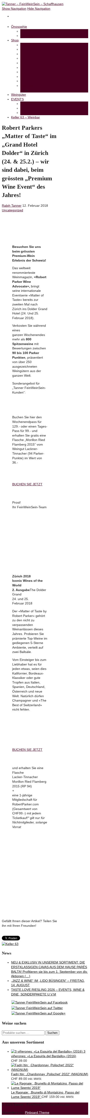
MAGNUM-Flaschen (35, 72)
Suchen (52, 1033)
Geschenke (28, 76)
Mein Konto (28, 85)
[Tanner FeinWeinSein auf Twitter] (37, 1008)
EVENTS (17, 99)
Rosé (24, 54)
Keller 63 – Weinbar (25, 117)
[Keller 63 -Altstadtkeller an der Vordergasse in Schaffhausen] (10, 944)
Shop (15, 40)
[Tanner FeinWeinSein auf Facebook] (39, 1002)
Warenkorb (28, 81)
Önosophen (28, 35)
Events (25, 108)
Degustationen (31, 103)
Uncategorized (12, 210)
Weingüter (18, 94)
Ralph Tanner (11, 205)
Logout (35, 90)
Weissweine (29, 49)
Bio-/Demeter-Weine (35, 67)
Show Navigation (14, 8)
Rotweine (27, 58)
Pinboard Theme (37, 1112)
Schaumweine (30, 45)
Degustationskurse (34, 112)
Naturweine (28, 63)
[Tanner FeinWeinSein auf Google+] (38, 1013)
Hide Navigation (38, 8)
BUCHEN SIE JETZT (27, 484)
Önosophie (19, 26)
